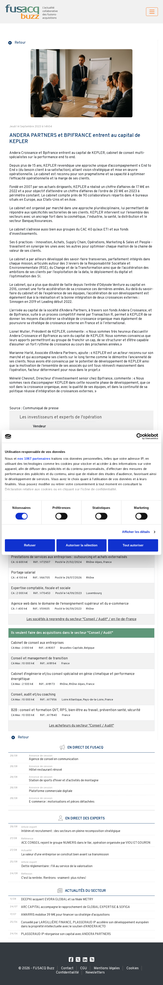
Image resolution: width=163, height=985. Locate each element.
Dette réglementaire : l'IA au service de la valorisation (57, 866)
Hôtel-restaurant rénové (45, 770)
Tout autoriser (133, 545)
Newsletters (95, 973)
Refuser (30, 545)
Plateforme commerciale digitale (50, 791)
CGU (83, 968)
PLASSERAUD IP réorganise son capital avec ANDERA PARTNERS (66, 934)
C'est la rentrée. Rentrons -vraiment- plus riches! (53, 878)
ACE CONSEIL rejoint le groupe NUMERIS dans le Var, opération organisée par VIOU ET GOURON (85, 843)
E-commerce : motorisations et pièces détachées (61, 802)
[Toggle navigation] (152, 11)
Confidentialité (67, 973)
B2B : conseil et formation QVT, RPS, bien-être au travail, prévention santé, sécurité (75, 710)
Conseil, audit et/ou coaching (33, 695)
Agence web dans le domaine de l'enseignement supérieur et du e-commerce (70, 604)
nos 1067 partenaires (33, 458)
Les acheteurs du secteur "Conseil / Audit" (81, 726)
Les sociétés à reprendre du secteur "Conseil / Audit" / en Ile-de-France (81, 619)
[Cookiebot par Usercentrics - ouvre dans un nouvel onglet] (139, 436)
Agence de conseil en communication (53, 759)
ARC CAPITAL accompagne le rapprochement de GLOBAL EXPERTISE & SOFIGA (75, 907)
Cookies (132, 968)
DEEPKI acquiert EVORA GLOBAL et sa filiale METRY (57, 900)
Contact (67, 968)
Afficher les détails (136, 532)
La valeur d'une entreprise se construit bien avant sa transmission (65, 855)
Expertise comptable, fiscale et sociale (40, 588)
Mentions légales (107, 968)
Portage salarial (23, 573)
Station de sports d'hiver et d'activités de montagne (63, 781)
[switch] (61, 516)
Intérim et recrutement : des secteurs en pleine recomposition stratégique (70, 831)
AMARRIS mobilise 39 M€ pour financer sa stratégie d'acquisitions (65, 915)
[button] (17, 42)
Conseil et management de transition (39, 658)
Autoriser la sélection (81, 545)
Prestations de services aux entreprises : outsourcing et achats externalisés (69, 557)
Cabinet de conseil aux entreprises (37, 643)
